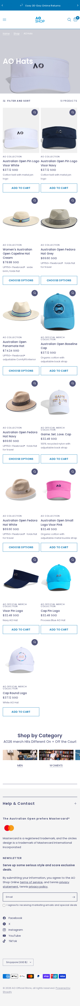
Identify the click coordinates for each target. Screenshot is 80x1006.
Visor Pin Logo (13, 611)
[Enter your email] (73, 897)
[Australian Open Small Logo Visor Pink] (59, 489)
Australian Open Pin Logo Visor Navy (59, 163)
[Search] (69, 20)
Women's (56, 765)
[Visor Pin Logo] (21, 578)
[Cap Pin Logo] (59, 578)
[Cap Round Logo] (21, 660)
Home (6, 33)
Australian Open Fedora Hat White (20, 522)
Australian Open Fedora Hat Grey (58, 252)
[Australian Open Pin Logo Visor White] (21, 130)
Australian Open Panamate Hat (14, 344)
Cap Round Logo (15, 693)
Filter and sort (19, 100)
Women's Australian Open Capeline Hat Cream (17, 254)
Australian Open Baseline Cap (59, 346)
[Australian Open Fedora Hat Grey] (59, 218)
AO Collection (12, 156)
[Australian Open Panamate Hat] (21, 311)
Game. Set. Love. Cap (56, 434)
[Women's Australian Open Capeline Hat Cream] (21, 218)
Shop (17, 33)
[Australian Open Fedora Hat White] (21, 489)
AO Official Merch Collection (53, 338)
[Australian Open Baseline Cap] (59, 311)
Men (20, 765)
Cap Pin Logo (50, 611)
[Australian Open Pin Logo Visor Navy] (59, 130)
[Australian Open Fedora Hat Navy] (21, 401)
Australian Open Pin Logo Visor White (21, 163)
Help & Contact (19, 803)
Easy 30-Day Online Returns (42, 5)
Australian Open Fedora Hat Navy (20, 434)
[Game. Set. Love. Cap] (59, 401)
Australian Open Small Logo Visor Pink (57, 522)
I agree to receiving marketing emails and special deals (42, 905)
